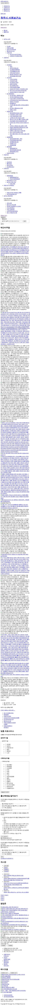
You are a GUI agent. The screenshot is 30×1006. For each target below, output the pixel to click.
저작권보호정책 (8, 995)
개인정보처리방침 (9, 996)
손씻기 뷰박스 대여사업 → (8, 710)
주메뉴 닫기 (4, 215)
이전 (2, 697)
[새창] (15, 251)
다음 (7, 697)
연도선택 (4, 805)
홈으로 (5, 30)
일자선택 (23, 805)
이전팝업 (3, 945)
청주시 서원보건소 (11, 17)
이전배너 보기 (4, 972)
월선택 (14, 805)
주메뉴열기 (4, 27)
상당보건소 (7, 6)
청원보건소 (7, 10)
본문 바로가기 (4, 1)
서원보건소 (7, 7)
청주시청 (3, 13)
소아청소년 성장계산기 (7, 858)
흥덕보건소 (7, 9)
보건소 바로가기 (5, 3)
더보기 (2, 895)
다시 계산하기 (4, 836)
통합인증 (6, 32)
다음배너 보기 (14, 972)
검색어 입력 (5, 221)
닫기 (2, 223)
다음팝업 (10, 945)
